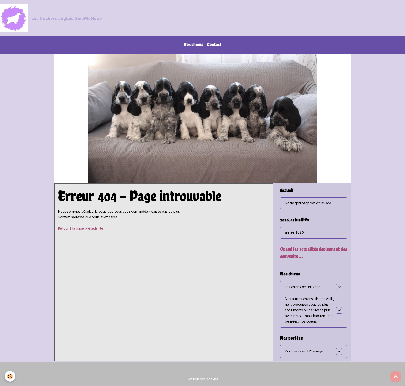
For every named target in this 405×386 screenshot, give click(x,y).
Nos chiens (193, 44)
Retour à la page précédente (80, 229)
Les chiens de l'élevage (302, 287)
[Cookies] (10, 376)
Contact (214, 44)
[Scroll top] (395, 376)
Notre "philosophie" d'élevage (308, 203)
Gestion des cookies (202, 379)
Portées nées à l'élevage (304, 351)
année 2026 (294, 233)
